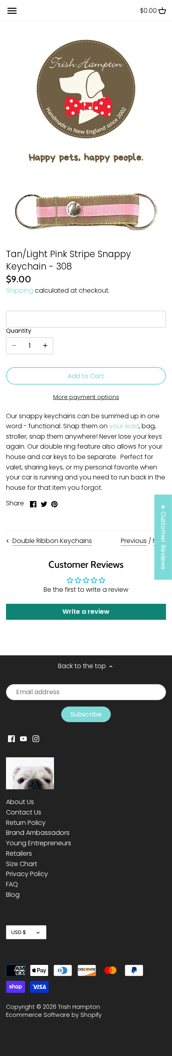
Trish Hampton (79, 1007)
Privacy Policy (27, 873)
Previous (134, 540)
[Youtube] (23, 738)
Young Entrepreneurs (38, 843)
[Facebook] (11, 738)
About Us (20, 801)
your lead (124, 426)
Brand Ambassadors (38, 832)
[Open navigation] (12, 11)
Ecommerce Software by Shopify (54, 1015)
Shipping (19, 290)
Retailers (19, 853)
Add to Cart (86, 376)
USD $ (18, 932)
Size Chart (21, 863)
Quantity (18, 330)
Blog (13, 894)
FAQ (12, 884)
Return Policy (26, 822)
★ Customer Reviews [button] (163, 537)
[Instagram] (35, 738)
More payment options (86, 397)
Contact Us (23, 812)
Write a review (86, 611)
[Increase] (45, 346)
